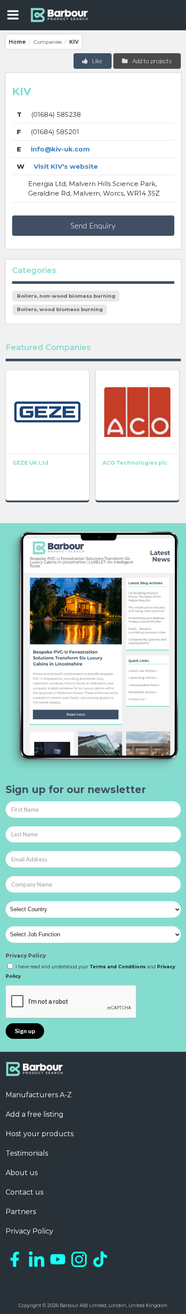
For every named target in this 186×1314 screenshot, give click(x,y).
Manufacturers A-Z (39, 1095)
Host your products (40, 1134)
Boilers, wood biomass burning (60, 309)
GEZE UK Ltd (30, 462)
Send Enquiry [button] (93, 225)
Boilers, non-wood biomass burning (66, 296)
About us (22, 1173)
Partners (21, 1212)
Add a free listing (35, 1114)
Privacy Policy (26, 955)
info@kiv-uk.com (60, 149)
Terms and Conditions (118, 967)
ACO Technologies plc (135, 462)
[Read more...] (47, 412)
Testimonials (27, 1153)
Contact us (24, 1192)
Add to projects (151, 60)
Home (17, 42)
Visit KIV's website (66, 166)
